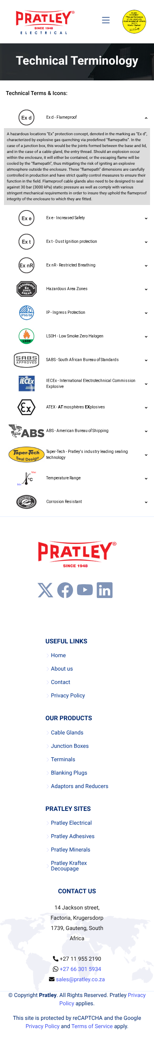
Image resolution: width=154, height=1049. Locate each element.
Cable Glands (67, 733)
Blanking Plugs (69, 773)
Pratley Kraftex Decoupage (69, 866)
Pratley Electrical (71, 823)
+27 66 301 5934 (80, 969)
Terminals (63, 759)
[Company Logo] (45, 22)
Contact (60, 682)
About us (62, 669)
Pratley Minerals (70, 850)
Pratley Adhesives (72, 836)
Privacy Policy (68, 696)
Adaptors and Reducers (79, 786)
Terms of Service (92, 1026)
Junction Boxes (70, 746)
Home (58, 655)
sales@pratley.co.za (80, 979)
